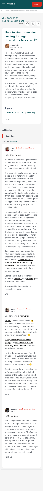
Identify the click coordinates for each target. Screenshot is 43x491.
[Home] (3, 18)
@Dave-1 (18, 278)
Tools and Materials (14, 113)
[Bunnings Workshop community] (11, 4)
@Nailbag (30, 278)
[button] (7, 46)
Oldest (13, 142)
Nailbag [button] (14, 409)
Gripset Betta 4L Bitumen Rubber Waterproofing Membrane (19, 262)
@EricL (8, 320)
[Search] (2, 10)
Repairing (31, 113)
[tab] (7, 130)
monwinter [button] (15, 45)
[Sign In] (37, 4)
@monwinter (15, 155)
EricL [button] (13, 148)
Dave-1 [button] (13, 309)
